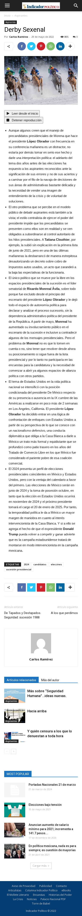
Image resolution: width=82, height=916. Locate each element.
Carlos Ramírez (18, 36)
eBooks (66, 890)
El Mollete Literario (18, 895)
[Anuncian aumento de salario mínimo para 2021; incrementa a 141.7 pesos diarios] (14, 830)
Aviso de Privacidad (23, 886)
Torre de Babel (41, 903)
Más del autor (50, 680)
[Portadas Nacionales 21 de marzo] (14, 790)
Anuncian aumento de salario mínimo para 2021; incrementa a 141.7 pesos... (51, 829)
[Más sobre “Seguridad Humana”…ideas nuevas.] (14, 696)
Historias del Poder (60, 895)
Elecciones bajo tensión (45, 804)
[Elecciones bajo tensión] (14, 810)
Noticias (32, 899)
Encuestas (39, 895)
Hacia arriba (36, 711)
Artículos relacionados (21, 680)
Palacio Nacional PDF (53, 899)
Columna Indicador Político (41, 890)
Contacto (61, 886)
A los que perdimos (64, 613)
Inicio (7, 15)
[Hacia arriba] (14, 716)
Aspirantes (21, 15)
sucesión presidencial (18, 569)
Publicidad (45, 886)
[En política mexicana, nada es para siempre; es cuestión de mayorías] (14, 851)
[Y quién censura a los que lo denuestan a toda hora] (14, 736)
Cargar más (39, 865)
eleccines (56, 564)
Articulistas (14, 890)
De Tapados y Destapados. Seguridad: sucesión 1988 (22, 615)
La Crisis (18, 899)
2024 (26, 564)
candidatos (39, 564)
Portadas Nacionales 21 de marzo (52, 784)
